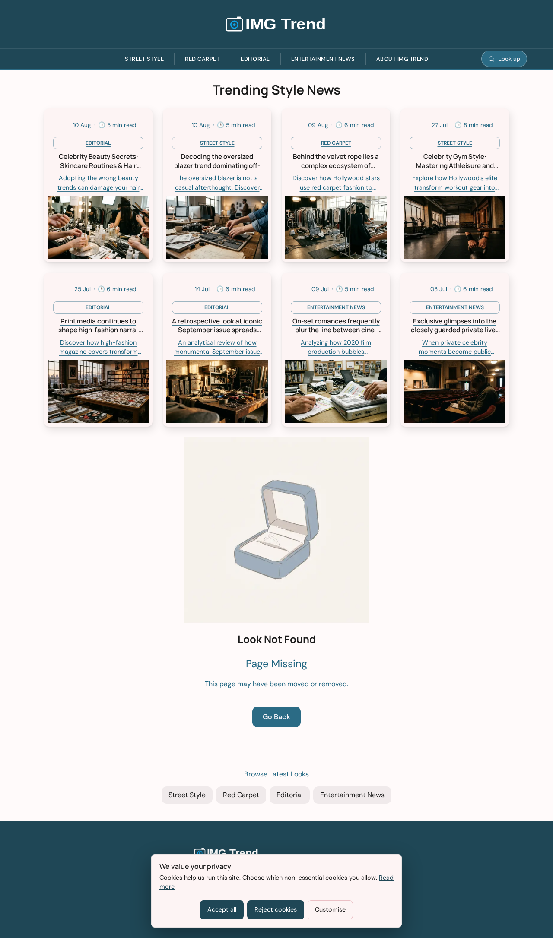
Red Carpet (202, 59)
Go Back (276, 716)
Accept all (221, 909)
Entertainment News (323, 59)
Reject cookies (275, 909)
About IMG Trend (402, 59)
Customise (330, 909)
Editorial (255, 59)
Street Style (144, 59)
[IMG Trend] (276, 24)
